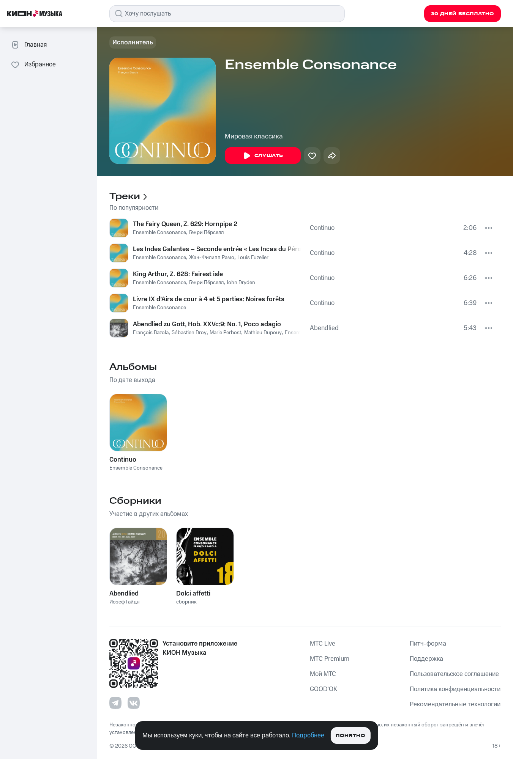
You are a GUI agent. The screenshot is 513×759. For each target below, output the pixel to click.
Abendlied (324, 328)
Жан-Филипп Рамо (211, 257)
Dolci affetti (193, 593)
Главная (35, 44)
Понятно (350, 735)
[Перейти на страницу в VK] (134, 703)
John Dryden (241, 282)
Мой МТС (323, 674)
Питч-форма (428, 643)
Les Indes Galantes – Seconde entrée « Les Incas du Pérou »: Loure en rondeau (217, 249)
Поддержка (426, 658)
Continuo (322, 228)
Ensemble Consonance (159, 232)
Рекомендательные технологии (455, 704)
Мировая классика (254, 136)
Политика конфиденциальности (455, 689)
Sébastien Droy (189, 332)
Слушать (268, 155)
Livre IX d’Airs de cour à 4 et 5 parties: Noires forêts (208, 299)
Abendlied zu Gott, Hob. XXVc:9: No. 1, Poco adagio (207, 324)
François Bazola (151, 332)
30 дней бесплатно (462, 14)
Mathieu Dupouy (263, 332)
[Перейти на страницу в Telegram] (115, 703)
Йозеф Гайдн (124, 602)
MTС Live (322, 643)
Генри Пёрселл (206, 232)
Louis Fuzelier (252, 257)
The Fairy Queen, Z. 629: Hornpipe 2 (185, 224)
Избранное (40, 64)
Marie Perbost (225, 332)
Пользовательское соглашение (454, 674)
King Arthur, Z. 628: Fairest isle (178, 274)
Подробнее (308, 735)
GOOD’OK (323, 689)
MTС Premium (329, 658)
